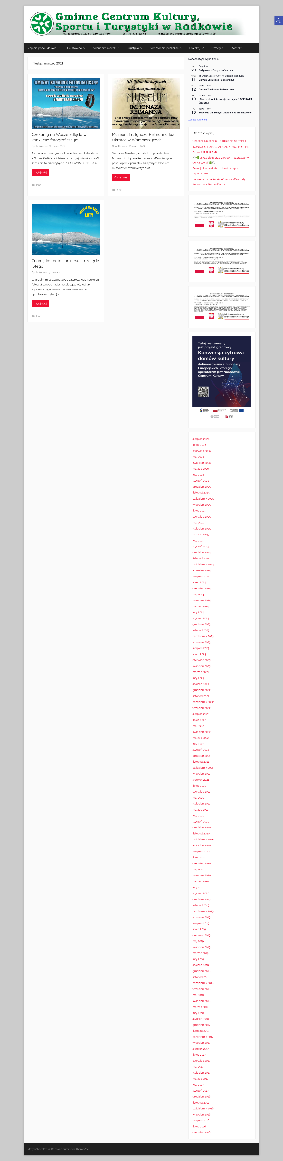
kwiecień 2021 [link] (201, 803)
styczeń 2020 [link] (200, 893)
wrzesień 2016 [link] (201, 1114)
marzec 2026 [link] (200, 468)
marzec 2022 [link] (200, 737)
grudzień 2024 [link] (201, 552)
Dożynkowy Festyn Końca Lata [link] (216, 70)
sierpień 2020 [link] (200, 851)
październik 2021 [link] (202, 767)
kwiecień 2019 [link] (201, 947)
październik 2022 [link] (203, 702)
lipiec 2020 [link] (199, 857)
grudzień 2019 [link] (201, 899)
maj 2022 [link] (198, 725)
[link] (278, 20)
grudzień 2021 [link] (201, 755)
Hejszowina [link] (74, 48)
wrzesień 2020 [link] (201, 845)
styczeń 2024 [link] (200, 618)
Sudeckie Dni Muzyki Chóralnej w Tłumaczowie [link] (225, 112)
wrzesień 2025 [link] (201, 504)
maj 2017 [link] (198, 1066)
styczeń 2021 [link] (200, 821)
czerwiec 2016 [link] (201, 1132)
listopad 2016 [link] (200, 1102)
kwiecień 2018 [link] (201, 1001)
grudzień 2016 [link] (201, 1096)
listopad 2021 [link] (200, 761)
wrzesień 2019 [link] (201, 917)
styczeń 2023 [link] (200, 684)
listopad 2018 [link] (200, 977)
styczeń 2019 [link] (200, 965)
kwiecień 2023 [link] (201, 666)
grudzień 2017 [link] (201, 1024)
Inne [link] (38, 184)
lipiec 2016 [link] (199, 1126)
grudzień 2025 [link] (201, 486)
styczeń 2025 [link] (200, 546)
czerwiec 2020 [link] (201, 863)
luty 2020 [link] (198, 887)
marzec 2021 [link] (200, 809)
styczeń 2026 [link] (200, 480)
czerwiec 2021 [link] (201, 791)
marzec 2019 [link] (200, 953)
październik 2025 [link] (203, 498)
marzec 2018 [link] (200, 1006)
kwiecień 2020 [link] (201, 875)
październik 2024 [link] (203, 564)
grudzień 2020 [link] (201, 827)
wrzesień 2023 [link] (201, 642)
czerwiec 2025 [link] (201, 516)
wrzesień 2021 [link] (201, 773)
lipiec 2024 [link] (199, 582)
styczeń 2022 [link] (200, 749)
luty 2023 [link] (198, 678)
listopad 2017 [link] (200, 1030)
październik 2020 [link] (203, 839)
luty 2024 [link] (198, 612)
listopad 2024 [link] (200, 558)
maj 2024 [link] (198, 594)
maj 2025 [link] (198, 522)
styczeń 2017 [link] (200, 1090)
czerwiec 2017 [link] (201, 1060)
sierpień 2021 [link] (200, 779)
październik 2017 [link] (202, 1036)
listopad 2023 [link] (200, 630)
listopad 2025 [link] (200, 492)
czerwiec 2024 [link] (201, 588)
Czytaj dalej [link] (40, 172)
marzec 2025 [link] (200, 534)
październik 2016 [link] (203, 1108)
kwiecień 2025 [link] (201, 528)
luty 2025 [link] (198, 540)
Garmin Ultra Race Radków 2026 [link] (217, 79)
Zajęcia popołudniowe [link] (42, 48)
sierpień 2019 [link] (200, 923)
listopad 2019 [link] (200, 905)
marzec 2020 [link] (200, 881)
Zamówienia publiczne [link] (164, 48)
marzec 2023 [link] (200, 672)
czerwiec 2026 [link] (201, 450)
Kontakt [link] (236, 48)
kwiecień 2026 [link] (201, 462)
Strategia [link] (217, 48)
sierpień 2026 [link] (200, 438)
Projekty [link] (194, 48)
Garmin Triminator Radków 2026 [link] (216, 89)
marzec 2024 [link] (200, 606)
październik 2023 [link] (203, 636)
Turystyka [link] (132, 48)
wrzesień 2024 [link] (201, 570)
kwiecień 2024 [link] (201, 600)
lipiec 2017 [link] (199, 1054)
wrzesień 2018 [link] (201, 989)
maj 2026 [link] (198, 456)
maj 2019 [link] (198, 941)
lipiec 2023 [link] (199, 654)
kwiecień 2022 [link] (201, 731)
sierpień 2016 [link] (200, 1120)
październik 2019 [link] (203, 911)
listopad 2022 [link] (200, 696)
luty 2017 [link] (198, 1084)
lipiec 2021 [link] (199, 785)
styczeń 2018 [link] (200, 1018)
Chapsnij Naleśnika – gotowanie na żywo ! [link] (219, 140)
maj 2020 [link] (198, 869)
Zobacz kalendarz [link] (197, 119)
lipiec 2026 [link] (199, 444)
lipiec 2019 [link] (199, 929)
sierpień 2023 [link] (200, 648)
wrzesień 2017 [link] (201, 1042)
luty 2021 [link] (198, 815)
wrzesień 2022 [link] (201, 708)
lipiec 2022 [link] (199, 720)
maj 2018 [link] (198, 994)
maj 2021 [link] (198, 797)
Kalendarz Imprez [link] (104, 48)
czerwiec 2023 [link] (201, 660)
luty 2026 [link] (198, 474)
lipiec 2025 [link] (199, 510)
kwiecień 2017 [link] (201, 1072)
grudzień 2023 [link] (201, 624)
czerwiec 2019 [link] (201, 935)
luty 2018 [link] (198, 1013)
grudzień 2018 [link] (201, 971)
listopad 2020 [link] (201, 833)
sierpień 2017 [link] (200, 1048)
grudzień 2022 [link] (201, 690)
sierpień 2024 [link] (200, 576)
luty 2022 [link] (198, 743)
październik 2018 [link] (203, 983)
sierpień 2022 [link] (200, 713)
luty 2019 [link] (198, 959)
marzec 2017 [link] (200, 1078)
